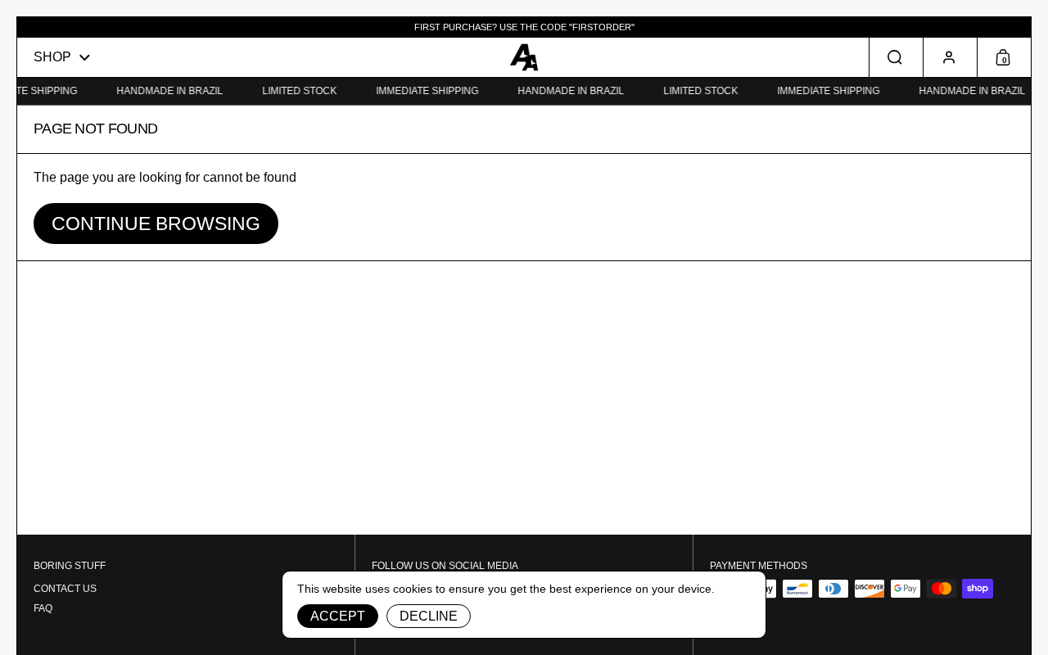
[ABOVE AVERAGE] (524, 57)
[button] (896, 57)
